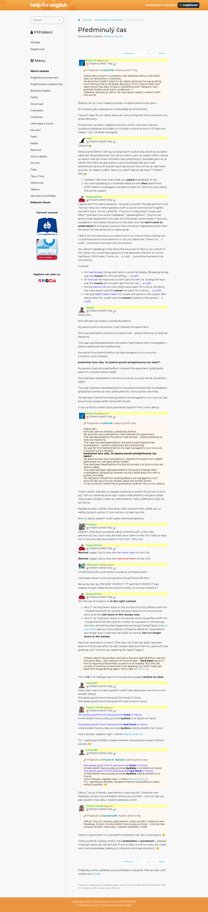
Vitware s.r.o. (106, 901)
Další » (162, 53)
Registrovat (37, 49)
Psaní (33, 136)
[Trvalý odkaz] (114, 63)
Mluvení (35, 130)
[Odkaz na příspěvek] (85, 70)
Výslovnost (37, 182)
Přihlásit (35, 42)
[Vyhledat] (60, 20)
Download (36, 104)
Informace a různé (41, 123)
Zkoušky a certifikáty (43, 195)
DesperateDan (94, 197)
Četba (34, 97)
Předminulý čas (113, 36)
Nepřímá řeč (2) (133, 734)
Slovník (35, 163)
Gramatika (36, 110)
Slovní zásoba (38, 156)
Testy (33, 169)
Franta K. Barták (99, 707)
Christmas (36, 117)
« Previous (128, 53)
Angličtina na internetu (44, 77)
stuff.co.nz (141, 668)
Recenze (35, 150)
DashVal (108, 70)
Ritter (89, 138)
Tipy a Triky (37, 176)
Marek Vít (97, 60)
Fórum (87, 20)
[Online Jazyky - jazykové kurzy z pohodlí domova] (47, 249)
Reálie (34, 143)
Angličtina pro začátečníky (46, 84)
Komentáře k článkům (108, 20)
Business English (40, 90)
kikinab (90, 307)
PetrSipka (91, 524)
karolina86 (91, 683)
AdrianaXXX (100, 564)
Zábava (34, 189)
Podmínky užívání (88, 905)
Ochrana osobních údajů (116, 905)
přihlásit (96, 873)
